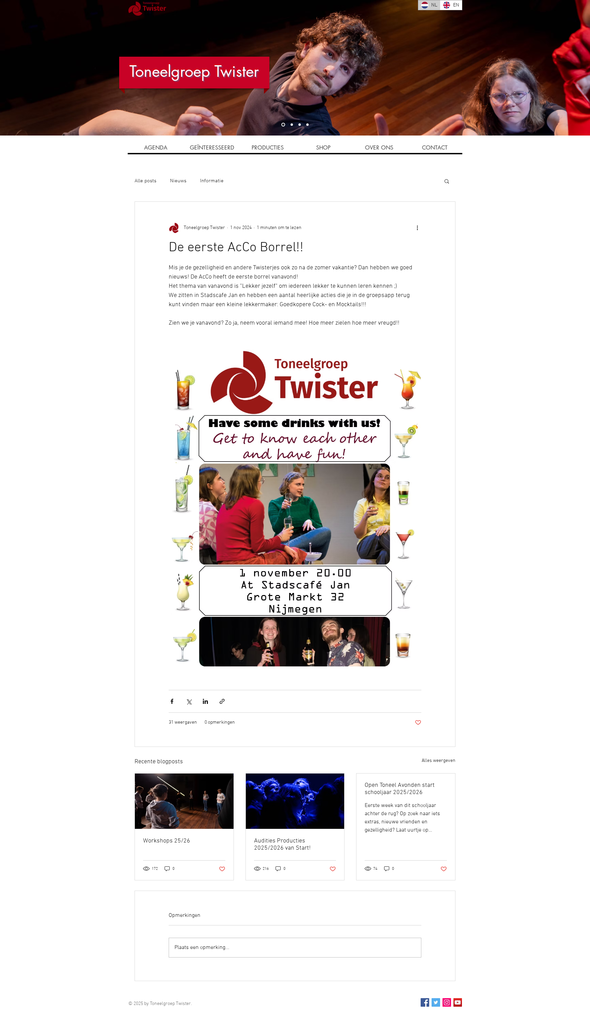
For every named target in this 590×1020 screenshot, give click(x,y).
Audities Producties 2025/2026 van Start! (282, 844)
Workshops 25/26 (166, 841)
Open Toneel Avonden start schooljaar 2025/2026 (400, 789)
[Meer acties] (417, 228)
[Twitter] (436, 1002)
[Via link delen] (222, 701)
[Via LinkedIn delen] (205, 701)
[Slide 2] (307, 125)
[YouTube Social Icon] (457, 1002)
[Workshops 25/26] (184, 801)
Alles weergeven (438, 761)
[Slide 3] (299, 125)
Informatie (212, 181)
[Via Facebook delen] (172, 701)
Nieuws (178, 181)
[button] (447, 181)
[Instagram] (446, 1002)
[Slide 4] (292, 125)
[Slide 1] (283, 125)
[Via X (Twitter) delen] (188, 701)
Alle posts (145, 181)
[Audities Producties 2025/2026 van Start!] (295, 801)
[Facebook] (425, 1002)
